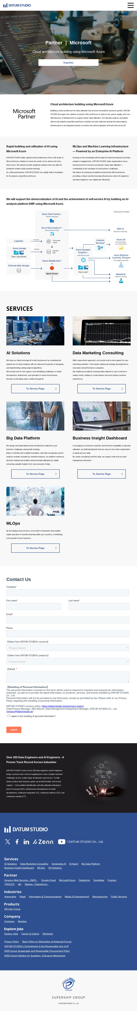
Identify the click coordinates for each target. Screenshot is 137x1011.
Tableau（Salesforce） (37, 884)
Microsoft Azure (67, 880)
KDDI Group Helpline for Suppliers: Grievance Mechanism (34, 955)
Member (22, 921)
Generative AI (59, 864)
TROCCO (9, 884)
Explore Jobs (11, 934)
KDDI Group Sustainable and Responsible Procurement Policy (37, 951)
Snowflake (98, 880)
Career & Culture (30, 934)
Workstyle (48, 934)
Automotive (10, 896)
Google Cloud (48, 880)
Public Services (119, 896)
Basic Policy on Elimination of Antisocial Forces (47, 941)
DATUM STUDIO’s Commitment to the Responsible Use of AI (36, 946)
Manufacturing (100, 896)
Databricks (84, 880)
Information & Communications (45, 896)
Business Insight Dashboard (19, 868)
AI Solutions (10, 864)
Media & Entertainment (77, 896)
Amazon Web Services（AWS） (21, 880)
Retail (23, 896)
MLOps (41, 868)
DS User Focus (12, 909)
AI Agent (73, 864)
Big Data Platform (91, 864)
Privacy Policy (11, 941)
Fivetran (112, 880)
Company (9, 921)
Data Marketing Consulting (34, 864)
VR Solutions (55, 868)
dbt (19, 884)
